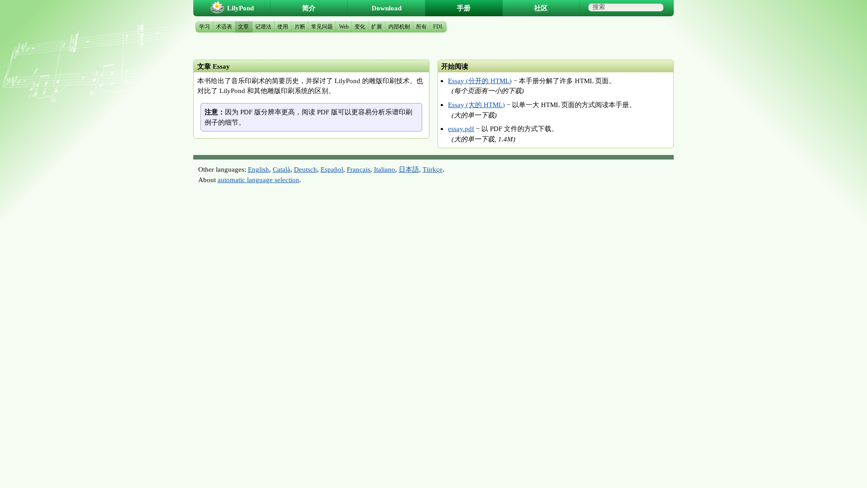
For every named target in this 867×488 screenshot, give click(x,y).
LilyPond (240, 8)
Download (386, 8)
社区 (541, 8)
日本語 (409, 169)
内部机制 (399, 26)
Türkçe (433, 169)
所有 (421, 26)
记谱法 (263, 26)
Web (344, 26)
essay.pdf (461, 128)
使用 (282, 26)
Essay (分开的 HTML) (480, 80)
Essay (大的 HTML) (476, 104)
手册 (464, 8)
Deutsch (305, 169)
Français (358, 169)
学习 (204, 26)
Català (281, 169)
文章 (243, 26)
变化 (359, 26)
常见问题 (322, 26)
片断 (299, 26)
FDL (438, 26)
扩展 (376, 26)
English (258, 169)
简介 (309, 8)
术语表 (224, 26)
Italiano (384, 169)
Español (332, 169)
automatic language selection (258, 179)
